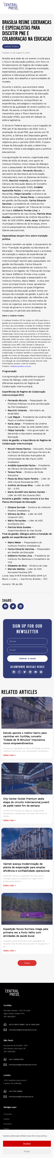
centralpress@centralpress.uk (21, 1097)
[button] (5, 606)
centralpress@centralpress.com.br (23, 1030)
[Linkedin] (30, 672)
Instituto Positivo (11, 46)
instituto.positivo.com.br (20, 366)
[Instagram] (19, 672)
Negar (27, 1151)
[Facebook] (14, 672)
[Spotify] (41, 672)
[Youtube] (36, 672)
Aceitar (27, 1143)
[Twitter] (25, 672)
